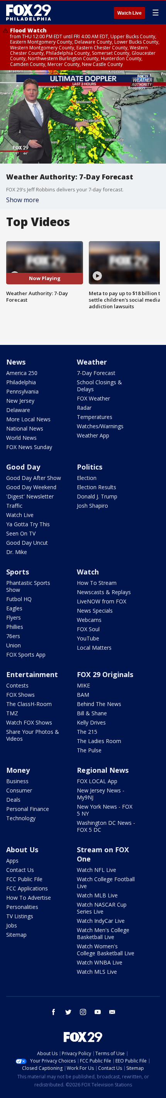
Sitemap (16, 934)
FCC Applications (27, 888)
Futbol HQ (19, 599)
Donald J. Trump (97, 496)
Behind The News (99, 704)
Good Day (23, 466)
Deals (13, 799)
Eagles (14, 608)
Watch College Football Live (106, 882)
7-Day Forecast (96, 373)
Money (18, 770)
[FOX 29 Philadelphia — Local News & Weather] (28, 12)
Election (87, 477)
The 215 (87, 731)
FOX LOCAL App (97, 781)
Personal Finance (27, 809)
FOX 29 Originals (105, 674)
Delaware (18, 410)
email (112, 1012)
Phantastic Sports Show (28, 586)
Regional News (103, 770)
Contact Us (20, 869)
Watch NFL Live (96, 869)
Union (13, 645)
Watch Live (129, 13)
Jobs (11, 925)
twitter (68, 1012)
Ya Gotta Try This (28, 524)
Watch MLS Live (97, 971)
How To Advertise (28, 897)
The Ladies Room (99, 741)
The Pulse (89, 750)
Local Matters (94, 647)
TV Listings (19, 916)
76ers (13, 636)
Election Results (96, 487)
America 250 (21, 373)
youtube (97, 1012)
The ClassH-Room (29, 704)
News (15, 362)
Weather (92, 362)
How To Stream (97, 582)
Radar (84, 407)
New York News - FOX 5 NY (104, 810)
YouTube (88, 638)
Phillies (14, 626)
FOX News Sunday (29, 447)
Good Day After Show (33, 477)
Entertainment (32, 674)
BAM (83, 694)
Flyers (13, 617)
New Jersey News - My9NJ (100, 794)
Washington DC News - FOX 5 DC (106, 826)
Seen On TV (21, 533)
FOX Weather (93, 398)
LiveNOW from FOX (101, 601)
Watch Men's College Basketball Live (103, 933)
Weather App (93, 435)
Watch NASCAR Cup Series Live (102, 908)
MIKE (83, 685)
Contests (17, 685)
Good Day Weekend (31, 487)
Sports (17, 571)
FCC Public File (24, 879)
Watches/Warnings (100, 426)
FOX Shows (20, 694)
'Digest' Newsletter (30, 496)
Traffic (14, 505)
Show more (22, 200)
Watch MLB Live (97, 895)
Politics (89, 466)
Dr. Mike (16, 552)
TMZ (12, 713)
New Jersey (20, 400)
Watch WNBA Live (99, 962)
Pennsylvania (22, 391)
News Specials (95, 610)
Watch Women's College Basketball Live (105, 950)
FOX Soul (88, 629)
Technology (21, 818)
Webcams (89, 619)
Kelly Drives (91, 722)
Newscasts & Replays (104, 592)
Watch (88, 571)
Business (17, 781)
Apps (12, 860)
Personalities (22, 906)
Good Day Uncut (27, 542)
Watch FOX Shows (29, 722)
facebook (53, 1012)
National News (24, 428)
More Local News (28, 419)
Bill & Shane (92, 713)
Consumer (19, 790)
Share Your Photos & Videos (32, 735)
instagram (83, 1012)
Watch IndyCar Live (101, 920)
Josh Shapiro (92, 505)
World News (21, 437)
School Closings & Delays (99, 385)
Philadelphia (21, 382)
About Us (22, 849)
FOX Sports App (26, 654)
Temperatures (94, 417)
